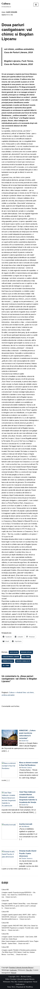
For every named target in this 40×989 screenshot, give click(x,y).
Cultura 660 (5, 947)
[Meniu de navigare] (35, 4)
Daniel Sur (24, 740)
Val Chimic (6, 665)
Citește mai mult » (11, 897)
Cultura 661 (5, 934)
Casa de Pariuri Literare (11, 656)
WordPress (29, 987)
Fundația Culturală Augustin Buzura (22, 979)
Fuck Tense (26, 656)
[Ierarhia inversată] (10, 839)
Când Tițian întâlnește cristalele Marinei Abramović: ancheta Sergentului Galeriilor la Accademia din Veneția (28, 797)
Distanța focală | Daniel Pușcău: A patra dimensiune (27, 853)
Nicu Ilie (29, 970)
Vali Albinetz (25, 826)
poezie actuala (8, 661)
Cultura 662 (5, 923)
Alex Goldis (14, 652)
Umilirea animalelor (23, 661)
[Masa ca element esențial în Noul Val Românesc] (10, 777)
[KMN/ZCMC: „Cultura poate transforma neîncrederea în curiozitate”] (10, 745)
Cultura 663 (5, 911)
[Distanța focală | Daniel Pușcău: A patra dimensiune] (10, 866)
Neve (13, 987)
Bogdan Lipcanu (26, 652)
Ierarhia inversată (25, 824)
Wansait (13, 972)
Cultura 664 (5, 900)
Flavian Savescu (26, 858)
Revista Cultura (26, 767)
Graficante (13, 970)
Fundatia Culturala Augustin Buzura (21, 967)
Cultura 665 (5, 889)
